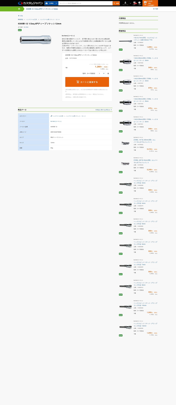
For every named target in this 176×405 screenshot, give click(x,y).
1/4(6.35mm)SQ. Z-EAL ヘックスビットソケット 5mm (146, 100)
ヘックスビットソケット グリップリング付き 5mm (145, 222)
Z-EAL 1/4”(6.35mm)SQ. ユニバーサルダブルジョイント (145, 141)
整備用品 (20, 19)
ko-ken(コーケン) (56, 121)
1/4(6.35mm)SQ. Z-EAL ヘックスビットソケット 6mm (146, 120)
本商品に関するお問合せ (103, 110)
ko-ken (26, 27)
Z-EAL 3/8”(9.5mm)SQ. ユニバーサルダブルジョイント (146, 161)
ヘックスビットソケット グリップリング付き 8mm (145, 284)
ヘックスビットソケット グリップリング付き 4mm (145, 202)
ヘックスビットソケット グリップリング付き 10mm (145, 304)
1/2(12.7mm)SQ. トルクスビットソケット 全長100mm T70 (145, 39)
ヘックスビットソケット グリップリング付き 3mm (145, 182)
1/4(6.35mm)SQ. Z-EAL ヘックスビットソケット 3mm (146, 59)
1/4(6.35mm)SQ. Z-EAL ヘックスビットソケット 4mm (146, 79)
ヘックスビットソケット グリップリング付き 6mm (145, 243)
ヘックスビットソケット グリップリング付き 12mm (145, 324)
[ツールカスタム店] (19, 9)
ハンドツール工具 (31, 19)
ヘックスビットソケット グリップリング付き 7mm (145, 263)
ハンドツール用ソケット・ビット (50, 19)
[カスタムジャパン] (30, 3)
